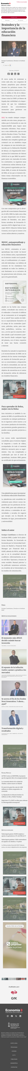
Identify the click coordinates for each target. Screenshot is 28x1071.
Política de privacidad (22, 2)
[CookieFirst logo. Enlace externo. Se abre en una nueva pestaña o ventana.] (5, 3)
